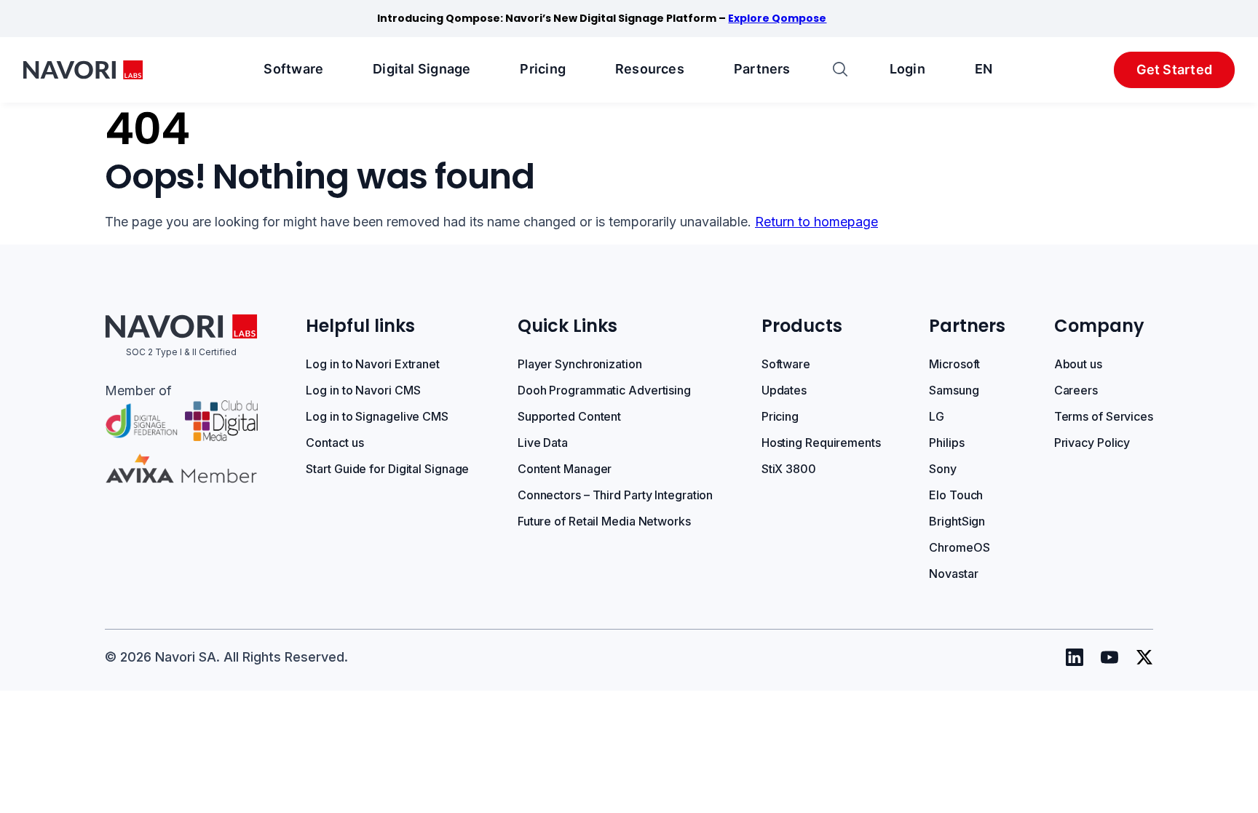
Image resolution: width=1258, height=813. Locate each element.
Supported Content (569, 416)
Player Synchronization (580, 364)
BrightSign (957, 521)
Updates (784, 390)
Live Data (543, 442)
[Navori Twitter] (1144, 657)
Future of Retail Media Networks (604, 521)
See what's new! (719, 18)
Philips (946, 442)
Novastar (953, 573)
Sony (943, 468)
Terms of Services (1103, 416)
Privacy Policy (1092, 442)
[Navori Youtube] (1109, 657)
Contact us (334, 442)
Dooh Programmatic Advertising (604, 390)
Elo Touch (956, 495)
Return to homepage (816, 221)
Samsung (953, 390)
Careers (1076, 390)
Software (293, 68)
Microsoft (954, 364)
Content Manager (565, 468)
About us (1078, 364)
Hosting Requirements (821, 442)
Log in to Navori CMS (363, 390)
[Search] (840, 70)
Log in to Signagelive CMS (377, 416)
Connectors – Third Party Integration (615, 495)
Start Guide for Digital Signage (387, 468)
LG (936, 416)
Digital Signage (421, 68)
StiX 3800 (788, 468)
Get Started (1174, 69)
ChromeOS (959, 547)
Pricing (543, 68)
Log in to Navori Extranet (373, 364)
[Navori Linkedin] (1074, 657)
